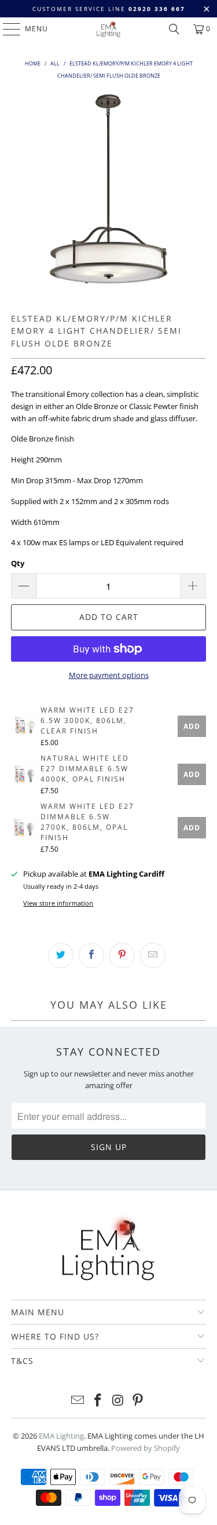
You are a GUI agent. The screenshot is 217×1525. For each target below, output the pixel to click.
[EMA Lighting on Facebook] (97, 1400)
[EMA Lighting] (108, 29)
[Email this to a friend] (152, 955)
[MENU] (6, 29)
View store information (58, 903)
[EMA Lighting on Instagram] (118, 1400)
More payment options (109, 675)
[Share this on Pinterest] (122, 955)
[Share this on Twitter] (60, 955)
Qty (17, 563)
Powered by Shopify (145, 1448)
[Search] (174, 29)
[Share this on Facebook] (91, 955)
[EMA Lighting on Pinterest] (138, 1400)
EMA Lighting (61, 1436)
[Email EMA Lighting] (78, 1400)
